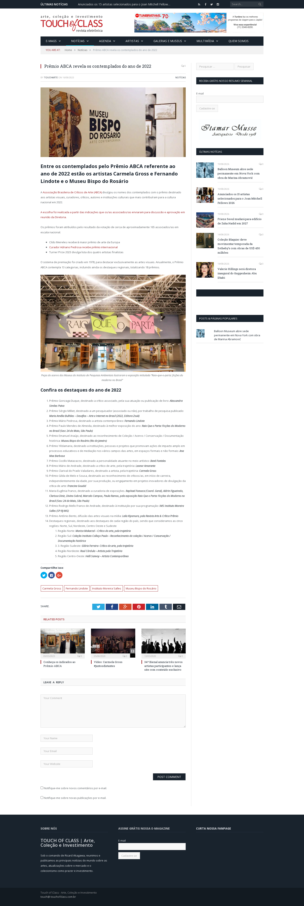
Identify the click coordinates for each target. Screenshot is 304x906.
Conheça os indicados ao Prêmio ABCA (59, 664)
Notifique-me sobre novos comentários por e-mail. (75, 788)
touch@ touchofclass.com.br (58, 897)
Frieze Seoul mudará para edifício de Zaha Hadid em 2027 (240, 221)
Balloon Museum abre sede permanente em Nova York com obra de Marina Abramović (239, 173)
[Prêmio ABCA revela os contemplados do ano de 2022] (113, 122)
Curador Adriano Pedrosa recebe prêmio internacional (83, 247)
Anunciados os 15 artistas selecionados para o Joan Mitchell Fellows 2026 (125, 4)
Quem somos (239, 41)
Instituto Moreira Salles (106, 588)
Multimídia (205, 41)
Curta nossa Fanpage (214, 293)
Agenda (105, 41)
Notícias (78, 41)
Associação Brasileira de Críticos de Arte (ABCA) (72, 192)
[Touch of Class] (72, 22)
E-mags (51, 41)
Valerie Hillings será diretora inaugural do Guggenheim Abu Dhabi (237, 273)
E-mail (200, 93)
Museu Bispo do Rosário (141, 588)
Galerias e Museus (167, 41)
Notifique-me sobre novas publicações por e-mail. (75, 798)
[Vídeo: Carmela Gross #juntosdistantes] (113, 643)
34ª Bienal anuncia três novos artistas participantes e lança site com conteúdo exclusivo (163, 665)
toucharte (51, 77)
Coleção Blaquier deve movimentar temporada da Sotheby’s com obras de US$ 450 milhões (239, 246)
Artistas (132, 41)
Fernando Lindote (77, 588)
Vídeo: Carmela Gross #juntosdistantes (108, 664)
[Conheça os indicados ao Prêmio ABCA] (63, 643)
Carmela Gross (51, 588)
